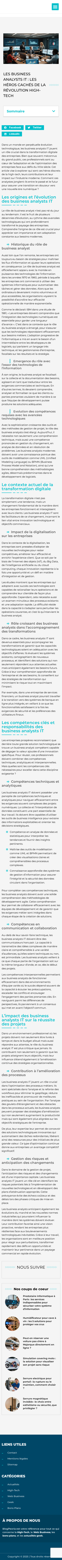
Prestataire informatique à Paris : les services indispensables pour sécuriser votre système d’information (39, 1302)
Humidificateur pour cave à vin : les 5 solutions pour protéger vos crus (39, 1321)
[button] (55, 6)
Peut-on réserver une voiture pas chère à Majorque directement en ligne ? (38, 1343)
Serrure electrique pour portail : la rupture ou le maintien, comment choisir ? (39, 1383)
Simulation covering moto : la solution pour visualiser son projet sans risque (39, 1361)
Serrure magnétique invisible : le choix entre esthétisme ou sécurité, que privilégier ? (40, 1403)
